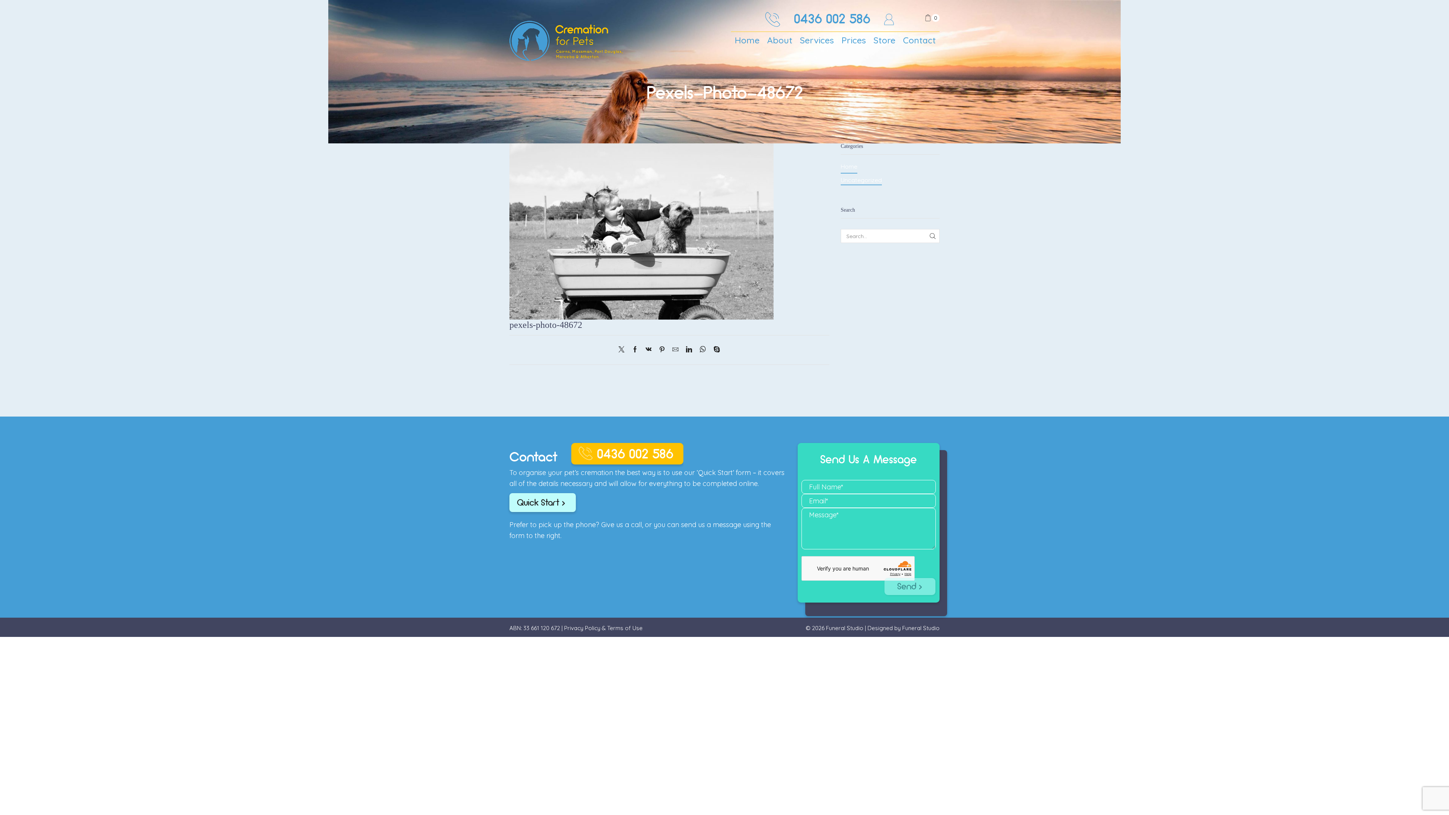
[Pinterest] (662, 350)
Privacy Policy (582, 628)
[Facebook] (635, 350)
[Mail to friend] (675, 350)
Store (884, 40)
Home (747, 40)
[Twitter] (623, 350)
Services (817, 40)
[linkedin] (689, 350)
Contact (919, 40)
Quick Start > (541, 502)
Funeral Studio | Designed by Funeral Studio (883, 628)
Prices (853, 40)
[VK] (648, 350)
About (779, 40)
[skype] (715, 350)
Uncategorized (861, 180)
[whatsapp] (703, 350)
